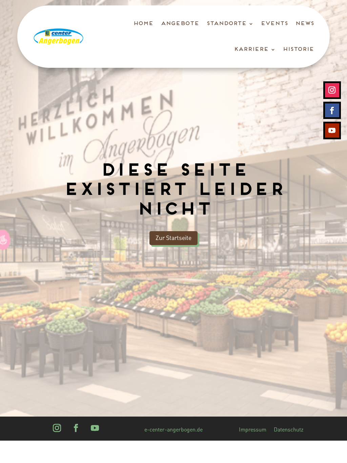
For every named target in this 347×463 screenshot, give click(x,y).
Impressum (252, 430)
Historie (297, 49)
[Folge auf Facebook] (332, 110)
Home (143, 23)
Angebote (179, 23)
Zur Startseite (173, 237)
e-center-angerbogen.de (173, 430)
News (304, 23)
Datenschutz (288, 430)
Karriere (250, 49)
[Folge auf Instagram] (332, 90)
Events (273, 23)
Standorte (226, 23)
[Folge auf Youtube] (332, 130)
